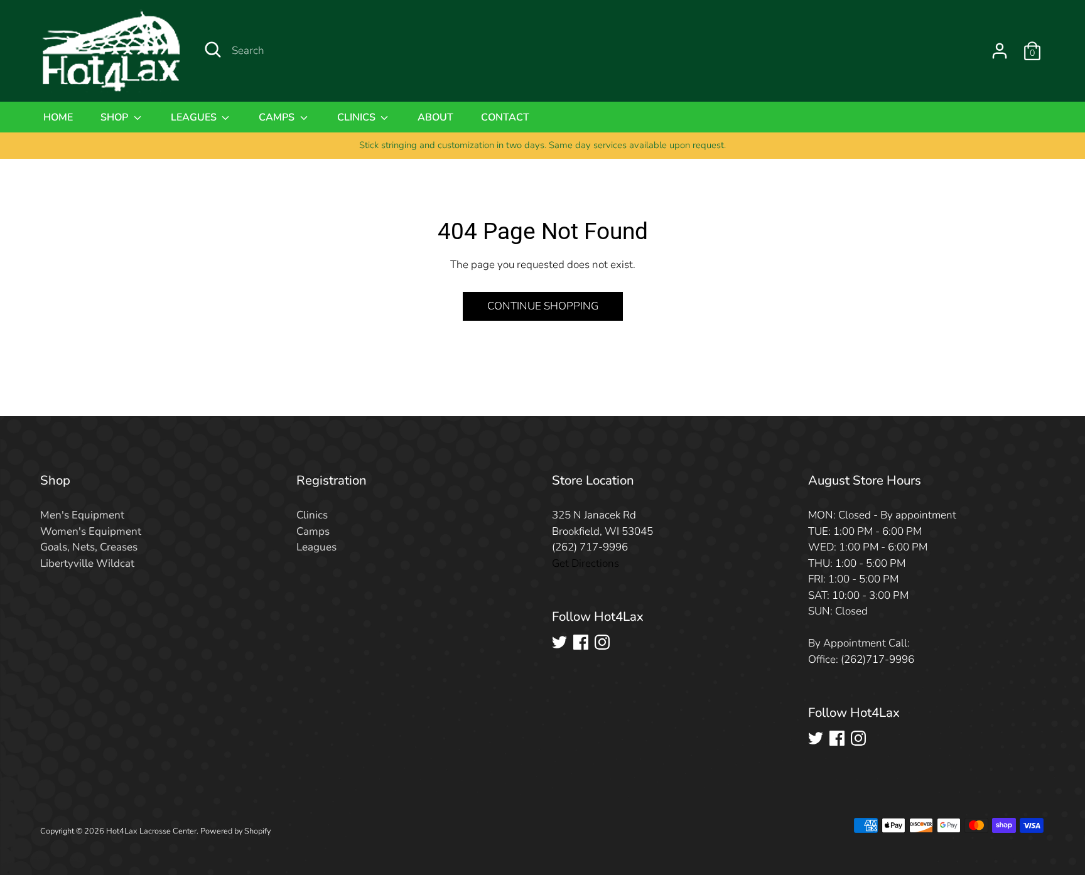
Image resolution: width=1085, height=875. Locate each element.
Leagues (195, 117)
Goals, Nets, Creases (89, 547)
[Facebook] (580, 642)
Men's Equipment (82, 515)
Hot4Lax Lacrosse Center (151, 831)
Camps (278, 117)
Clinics (357, 117)
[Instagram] (602, 642)
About (435, 117)
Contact (505, 117)
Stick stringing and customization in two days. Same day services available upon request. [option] (542, 145)
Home (58, 117)
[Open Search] (212, 49)
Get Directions (585, 563)
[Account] (999, 50)
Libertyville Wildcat (87, 563)
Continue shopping (542, 306)
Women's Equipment (90, 531)
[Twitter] (559, 642)
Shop (115, 117)
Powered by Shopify (235, 831)
